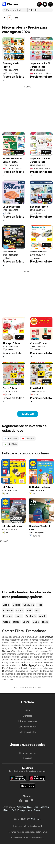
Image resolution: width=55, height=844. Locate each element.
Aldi (12, 438)
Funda (16, 621)
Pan (37, 610)
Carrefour (28, 648)
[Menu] (50, 4)
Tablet (25, 665)
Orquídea (8, 610)
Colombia (44, 807)
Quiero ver (27, 414)
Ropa (39, 604)
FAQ (27, 710)
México (6, 810)
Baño (29, 610)
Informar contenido (27, 721)
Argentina (21, 807)
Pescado (7, 616)
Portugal (21, 810)
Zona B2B (27, 758)
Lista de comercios (28, 726)
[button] (44, 4)
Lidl (12, 444)
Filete (45, 621)
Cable (36, 621)
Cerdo (6, 621)
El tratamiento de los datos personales (27, 837)
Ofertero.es (47, 636)
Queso (19, 610)
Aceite (42, 616)
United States (33, 810)
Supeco (6, 651)
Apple (6, 604)
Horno (19, 616)
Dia (29, 438)
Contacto (27, 715)
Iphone (47, 665)
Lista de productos (27, 732)
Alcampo (38, 648)
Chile (36, 807)
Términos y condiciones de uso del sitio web (27, 832)
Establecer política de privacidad (27, 826)
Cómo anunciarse (27, 753)
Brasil (29, 807)
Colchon (39, 665)
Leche (26, 621)
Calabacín (31, 616)
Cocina (16, 604)
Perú (13, 810)
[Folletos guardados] (39, 4)
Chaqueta (28, 604)
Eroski (47, 648)
